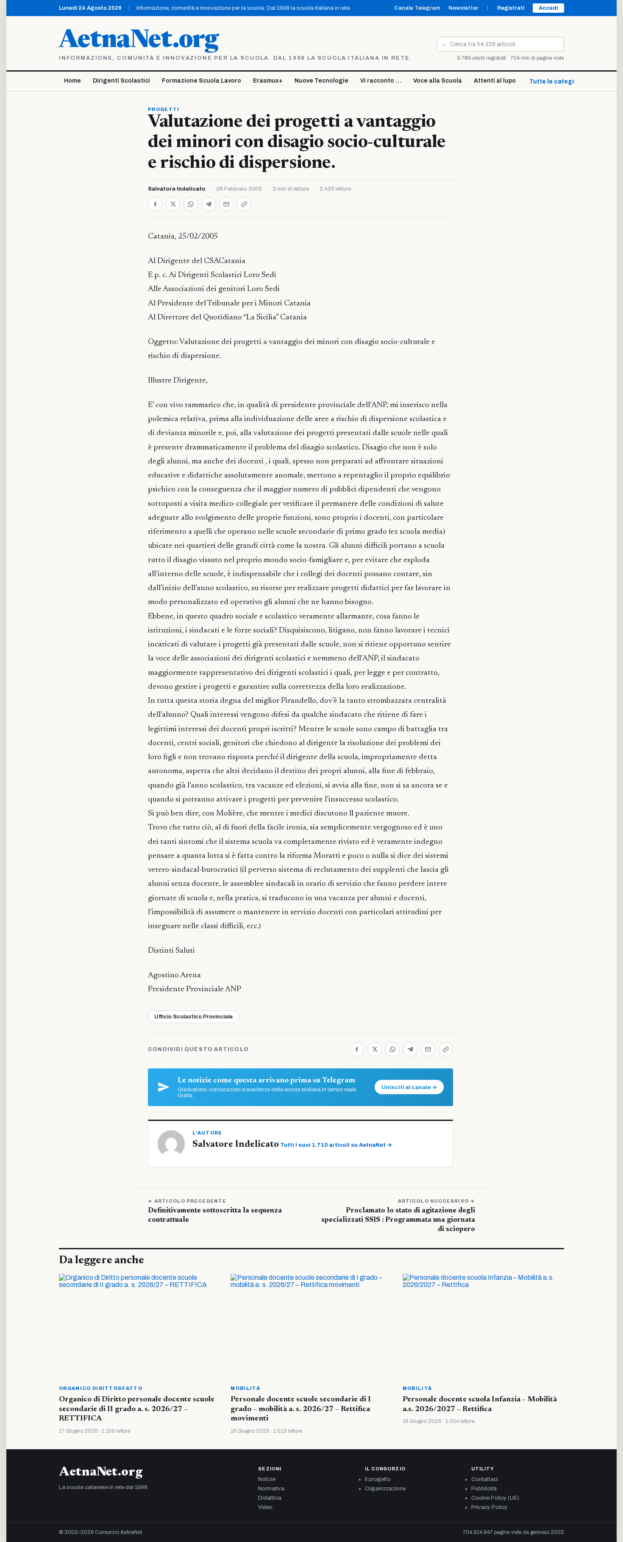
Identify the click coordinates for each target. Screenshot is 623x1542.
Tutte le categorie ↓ (559, 81)
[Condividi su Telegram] (208, 204)
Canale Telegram (417, 8)
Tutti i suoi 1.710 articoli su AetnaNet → (336, 1145)
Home (72, 81)
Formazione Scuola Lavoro (201, 81)
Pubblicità (484, 1489)
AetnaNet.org (138, 41)
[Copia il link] (244, 204)
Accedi (548, 8)
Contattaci (484, 1479)
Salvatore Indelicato (177, 189)
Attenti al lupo (495, 81)
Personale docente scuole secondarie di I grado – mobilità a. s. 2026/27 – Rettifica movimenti (301, 1409)
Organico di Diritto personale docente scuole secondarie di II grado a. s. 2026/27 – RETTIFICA (136, 1409)
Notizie (266, 1479)
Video (265, 1507)
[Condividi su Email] (226, 204)
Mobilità (245, 1388)
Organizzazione (385, 1489)
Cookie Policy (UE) (495, 1498)
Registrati (510, 8)
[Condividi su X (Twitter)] (173, 204)
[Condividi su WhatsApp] (191, 204)
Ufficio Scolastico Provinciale (193, 1017)
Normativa (271, 1489)
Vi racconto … (380, 81)
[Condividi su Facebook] (155, 204)
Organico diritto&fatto (100, 1388)
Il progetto (378, 1479)
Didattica (269, 1498)
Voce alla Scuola (437, 81)
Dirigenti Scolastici (121, 81)
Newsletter (463, 8)
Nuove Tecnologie (321, 81)
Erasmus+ (268, 81)
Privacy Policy (489, 1507)
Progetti (164, 109)
